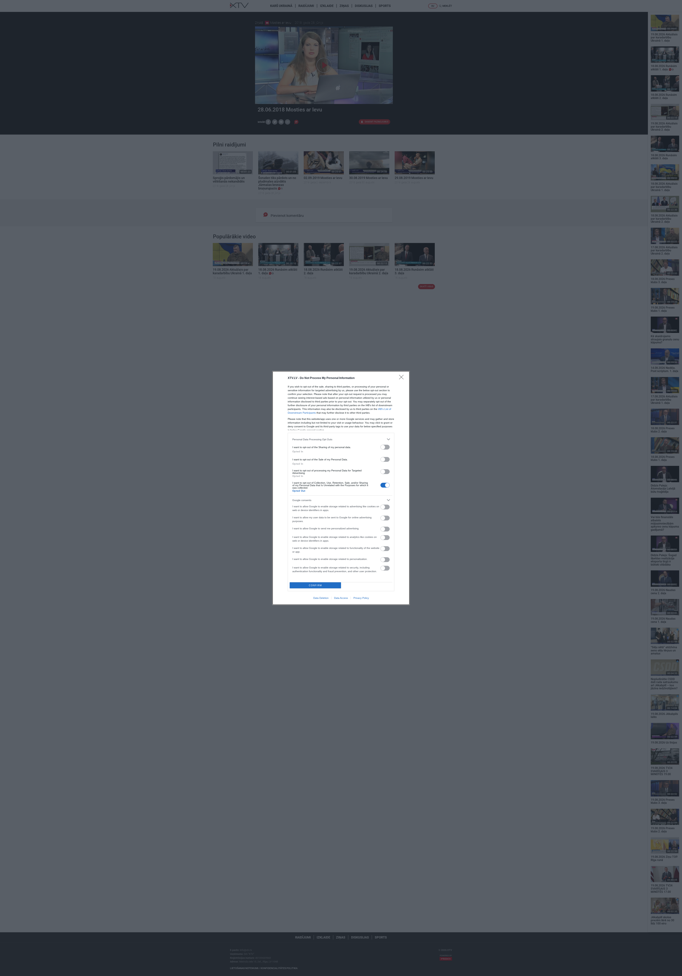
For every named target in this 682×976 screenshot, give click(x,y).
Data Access (341, 598)
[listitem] (341, 439)
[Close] (402, 378)
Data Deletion (321, 598)
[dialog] (341, 488)
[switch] (385, 447)
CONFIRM (315, 585)
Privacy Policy (361, 598)
